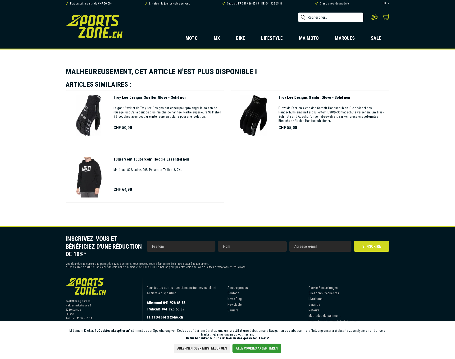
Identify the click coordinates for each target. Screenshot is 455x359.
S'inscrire (371, 246)
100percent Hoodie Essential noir (152, 159)
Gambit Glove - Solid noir (314, 97)
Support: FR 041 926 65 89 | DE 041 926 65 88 (254, 3)
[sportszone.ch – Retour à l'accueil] (94, 26)
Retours (314, 310)
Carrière (233, 310)
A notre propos (238, 288)
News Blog (235, 299)
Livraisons (316, 299)
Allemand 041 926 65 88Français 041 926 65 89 (166, 306)
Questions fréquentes (324, 293)
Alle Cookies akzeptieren (257, 348)
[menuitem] (330, 17)
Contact (233, 293)
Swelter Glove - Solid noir (150, 97)
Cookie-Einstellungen (323, 288)
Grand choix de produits (334, 3)
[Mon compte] (374, 17)
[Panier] (386, 17)
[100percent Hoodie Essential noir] (88, 177)
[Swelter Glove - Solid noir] (88, 115)
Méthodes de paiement (325, 316)
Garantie (314, 304)
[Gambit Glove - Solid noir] (253, 115)
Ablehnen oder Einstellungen (202, 348)
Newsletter (235, 304)
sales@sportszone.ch (165, 317)
